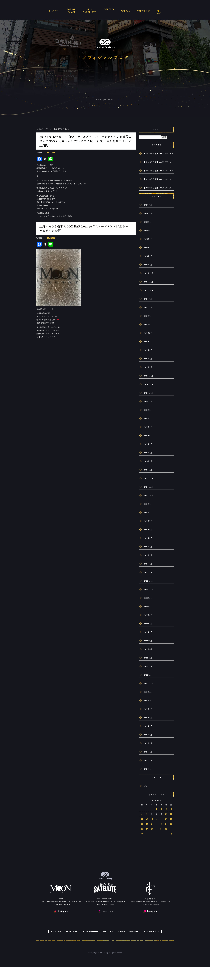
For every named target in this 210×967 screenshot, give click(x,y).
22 (156, 824)
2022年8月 (148, 615)
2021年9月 (148, 709)
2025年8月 (148, 307)
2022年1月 (148, 674)
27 (147, 829)
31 (166, 829)
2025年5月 (148, 333)
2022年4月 (148, 649)
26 (142, 829)
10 (166, 814)
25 (171, 824)
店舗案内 (125, 11)
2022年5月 (148, 640)
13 (147, 819)
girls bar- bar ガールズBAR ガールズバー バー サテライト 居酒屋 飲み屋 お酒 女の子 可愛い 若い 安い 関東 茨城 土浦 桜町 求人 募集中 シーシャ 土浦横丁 (86, 141)
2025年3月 (148, 350)
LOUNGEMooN (72, 11)
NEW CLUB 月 (108, 11)
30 (161, 829)
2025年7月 (148, 315)
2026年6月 (148, 221)
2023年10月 (148, 495)
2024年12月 (148, 375)
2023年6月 (148, 529)
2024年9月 (148, 401)
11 (171, 814)
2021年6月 (148, 734)
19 (142, 824)
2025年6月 (148, 324)
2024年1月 (148, 469)
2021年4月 (148, 751)
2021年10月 (148, 700)
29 (156, 829)
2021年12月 (148, 683)
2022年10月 (148, 598)
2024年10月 (148, 392)
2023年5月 (148, 538)
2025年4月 (148, 341)
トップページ (55, 11)
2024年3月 (148, 452)
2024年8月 (148, 410)
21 (152, 824)
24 (166, 824)
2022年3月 (148, 657)
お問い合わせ (143, 11)
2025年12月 (148, 273)
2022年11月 (148, 589)
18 (171, 819)
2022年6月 (148, 632)
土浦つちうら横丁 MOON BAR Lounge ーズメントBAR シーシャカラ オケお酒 (159, 153)
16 (161, 819)
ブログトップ (156, 129)
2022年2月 (148, 666)
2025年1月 (148, 367)
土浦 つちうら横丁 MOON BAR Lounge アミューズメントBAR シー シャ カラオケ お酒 (85, 228)
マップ (158, 11)
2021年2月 (148, 768)
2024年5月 (148, 435)
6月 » (172, 833)
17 (166, 819)
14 (152, 819)
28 (152, 829)
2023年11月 (148, 486)
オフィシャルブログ (151, 931)
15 (156, 819)
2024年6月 (148, 427)
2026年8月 (148, 204)
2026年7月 (148, 213)
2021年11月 (148, 692)
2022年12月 (148, 580)
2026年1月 (148, 264)
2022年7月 (148, 623)
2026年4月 (148, 239)
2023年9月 (148, 504)
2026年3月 (148, 247)
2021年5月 (148, 743)
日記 (145, 786)
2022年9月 (148, 606)
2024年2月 (148, 461)
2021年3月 (148, 760)
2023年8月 (148, 512)
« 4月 (141, 833)
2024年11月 (148, 384)
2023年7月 (148, 521)
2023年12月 (148, 478)
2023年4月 (148, 546)
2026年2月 (148, 256)
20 (147, 824)
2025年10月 (148, 290)
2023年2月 (148, 563)
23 (161, 824)
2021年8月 (148, 717)
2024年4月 (148, 444)
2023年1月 (148, 572)
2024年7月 (148, 418)
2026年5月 (148, 230)
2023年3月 (148, 555)
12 (142, 819)
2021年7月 (148, 726)
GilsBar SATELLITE (90, 11)
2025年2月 (148, 358)
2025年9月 (148, 298)
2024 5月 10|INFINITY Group (105, 100)
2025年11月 (148, 281)
